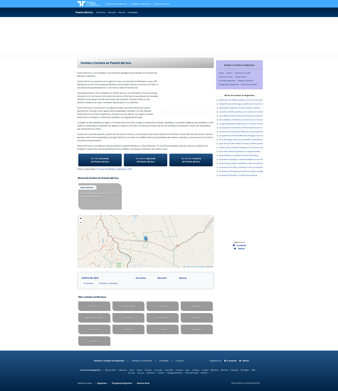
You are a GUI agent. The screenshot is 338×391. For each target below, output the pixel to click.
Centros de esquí (226, 76)
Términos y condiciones (141, 360)
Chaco (131, 370)
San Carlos (94, 329)
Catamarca (123, 370)
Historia (121, 12)
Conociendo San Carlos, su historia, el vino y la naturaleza (241, 167)
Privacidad (163, 360)
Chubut (139, 370)
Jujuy (187, 370)
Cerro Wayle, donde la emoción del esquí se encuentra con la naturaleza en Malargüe (252, 115)
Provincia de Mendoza (106, 169)
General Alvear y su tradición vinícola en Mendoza (239, 155)
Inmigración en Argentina (229, 84)
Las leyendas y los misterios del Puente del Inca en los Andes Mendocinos (248, 127)
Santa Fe (161, 372)
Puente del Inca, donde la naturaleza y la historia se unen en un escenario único (250, 147)
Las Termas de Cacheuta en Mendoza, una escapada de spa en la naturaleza (249, 131)
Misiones (224, 370)
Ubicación (112, 12)
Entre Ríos (169, 370)
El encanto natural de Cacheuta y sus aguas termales (239, 151)
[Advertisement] (169, 36)
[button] (145, 238)
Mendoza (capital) (94, 317)
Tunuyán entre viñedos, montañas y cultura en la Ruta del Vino (243, 163)
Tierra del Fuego (191, 372)
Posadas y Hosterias (108, 283)
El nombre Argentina (227, 80)
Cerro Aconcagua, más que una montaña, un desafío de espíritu (244, 139)
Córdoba (148, 370)
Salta (253, 370)
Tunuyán (163, 329)
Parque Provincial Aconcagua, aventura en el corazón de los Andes (245, 103)
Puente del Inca (84, 12)
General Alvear (128, 306)
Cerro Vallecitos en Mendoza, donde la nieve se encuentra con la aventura (248, 119)
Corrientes (158, 370)
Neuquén (234, 370)
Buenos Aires (110, 370)
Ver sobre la (146, 160)
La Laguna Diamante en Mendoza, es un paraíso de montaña (243, 123)
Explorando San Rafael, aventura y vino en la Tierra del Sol (242, 99)
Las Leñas (162, 306)
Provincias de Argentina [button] (116, 3)
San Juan (131, 372)
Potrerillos (128, 317)
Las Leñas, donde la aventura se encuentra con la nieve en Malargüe (246, 111)
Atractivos (101, 12)
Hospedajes (132, 12)
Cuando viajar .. (241, 76)
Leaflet (187, 266)
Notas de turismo (162, 3)
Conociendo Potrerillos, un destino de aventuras (238, 175)
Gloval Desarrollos (253, 382)
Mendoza (214, 370)
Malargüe (196, 306)
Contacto (179, 360)
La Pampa (195, 370)
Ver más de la (191, 160)
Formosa (179, 370)
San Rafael (128, 329)
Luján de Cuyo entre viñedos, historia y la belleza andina (241, 143)
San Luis (141, 372)
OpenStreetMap (198, 266)
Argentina (121, 169)
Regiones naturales (245, 80)
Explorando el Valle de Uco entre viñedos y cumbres (239, 107)
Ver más (100, 160)
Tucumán (204, 372)
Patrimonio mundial (242, 72)
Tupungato (196, 329)
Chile (130, 169)
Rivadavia (196, 317)
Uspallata (94, 341)
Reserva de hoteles (249, 84)
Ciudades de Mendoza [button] (140, 3)
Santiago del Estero (174, 372)
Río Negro (245, 370)
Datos (221, 72)
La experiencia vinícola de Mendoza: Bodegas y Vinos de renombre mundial (249, 135)
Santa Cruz (151, 372)
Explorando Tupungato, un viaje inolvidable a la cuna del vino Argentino (247, 159)
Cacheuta (94, 306)
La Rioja (205, 370)
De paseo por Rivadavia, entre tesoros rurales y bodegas (241, 171)
